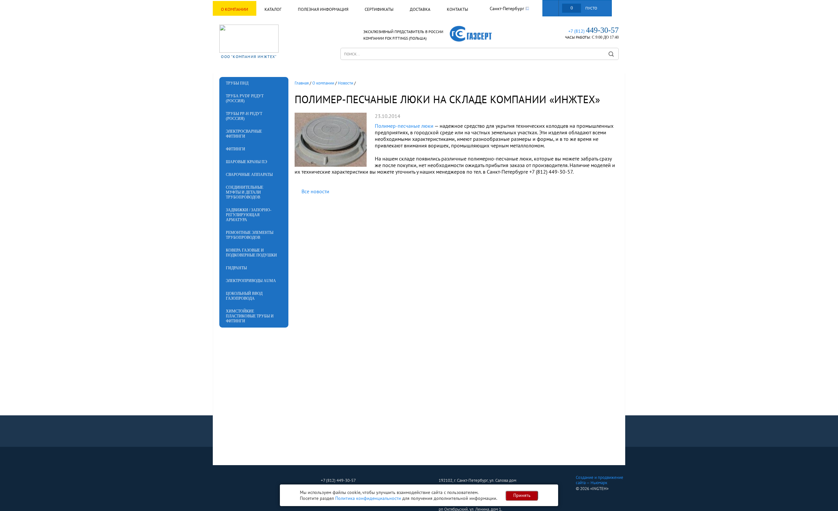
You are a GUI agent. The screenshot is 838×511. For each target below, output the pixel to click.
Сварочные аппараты (249, 174)
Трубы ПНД (237, 83)
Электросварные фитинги (244, 134)
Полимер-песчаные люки (404, 126)
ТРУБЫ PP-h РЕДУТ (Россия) (244, 116)
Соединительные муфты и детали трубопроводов (244, 192)
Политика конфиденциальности (368, 498)
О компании (234, 9)
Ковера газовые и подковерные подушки (251, 252)
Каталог (273, 9)
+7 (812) (593, 31)
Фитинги (235, 149)
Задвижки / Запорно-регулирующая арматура (248, 215)
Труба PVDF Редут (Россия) (245, 98)
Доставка (420, 9)
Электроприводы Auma (251, 280)
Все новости (315, 191)
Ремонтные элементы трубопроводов (249, 235)
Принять (522, 495)
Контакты (457, 9)
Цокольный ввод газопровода (244, 296)
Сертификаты (379, 9)
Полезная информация (323, 9)
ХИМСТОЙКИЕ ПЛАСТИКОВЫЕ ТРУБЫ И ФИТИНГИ (250, 316)
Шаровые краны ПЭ (246, 162)
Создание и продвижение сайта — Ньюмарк (599, 480)
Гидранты (236, 268)
